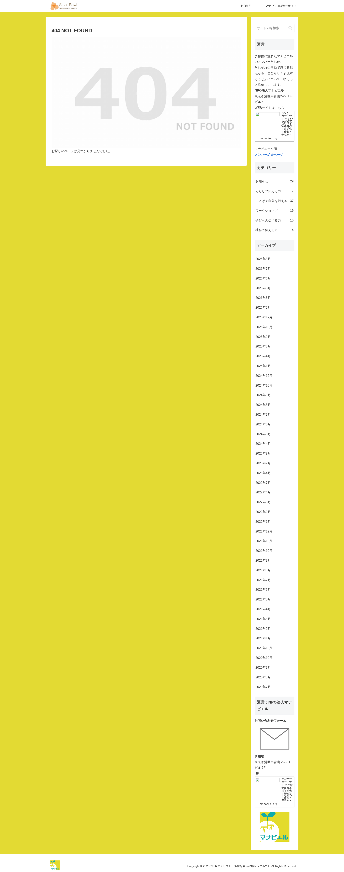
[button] (290, 28)
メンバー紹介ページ (269, 154)
